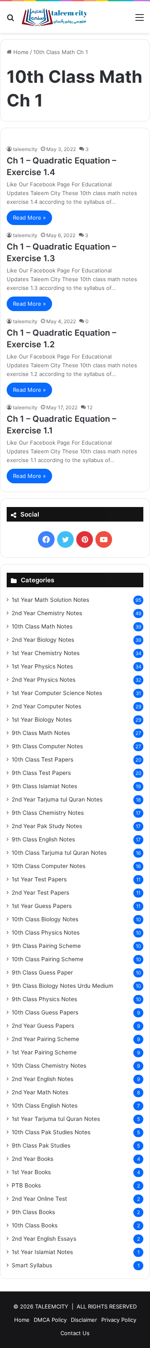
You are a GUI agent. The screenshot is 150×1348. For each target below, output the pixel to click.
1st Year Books (31, 1172)
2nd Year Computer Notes (46, 706)
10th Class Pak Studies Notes (51, 1132)
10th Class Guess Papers (45, 1012)
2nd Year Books (32, 1158)
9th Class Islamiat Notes (44, 786)
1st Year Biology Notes (42, 719)
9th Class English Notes (43, 839)
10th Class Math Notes (42, 626)
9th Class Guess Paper (42, 972)
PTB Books (26, 1185)
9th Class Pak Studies (41, 1145)
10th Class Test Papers (42, 759)
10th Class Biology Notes (45, 919)
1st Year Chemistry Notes (46, 653)
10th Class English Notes (45, 1105)
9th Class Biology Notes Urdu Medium (62, 985)
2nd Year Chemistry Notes (47, 613)
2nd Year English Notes (42, 1079)
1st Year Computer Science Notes (57, 693)
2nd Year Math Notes (40, 1092)
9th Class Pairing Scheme (46, 945)
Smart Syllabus (32, 1265)
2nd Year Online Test (39, 1198)
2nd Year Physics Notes (43, 679)
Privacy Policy (118, 1319)
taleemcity (25, 149)
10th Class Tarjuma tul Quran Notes (59, 852)
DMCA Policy (50, 1319)
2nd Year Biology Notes (43, 639)
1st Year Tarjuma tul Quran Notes (56, 1119)
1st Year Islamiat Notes (42, 1252)
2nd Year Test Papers (40, 892)
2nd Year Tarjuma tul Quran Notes (57, 799)
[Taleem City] (54, 17)
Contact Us (75, 1333)
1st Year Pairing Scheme (44, 1052)
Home (20, 52)
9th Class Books (33, 1212)
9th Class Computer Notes (47, 746)
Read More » (29, 217)
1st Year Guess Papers (42, 906)
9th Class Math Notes (41, 733)
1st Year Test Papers (39, 879)
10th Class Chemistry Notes (49, 1065)
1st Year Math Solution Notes (50, 599)
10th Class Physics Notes (46, 932)
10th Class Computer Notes (48, 866)
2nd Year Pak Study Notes (47, 826)
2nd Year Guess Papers (43, 1025)
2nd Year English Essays (44, 1238)
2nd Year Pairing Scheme (45, 1039)
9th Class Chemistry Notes (48, 812)
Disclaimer (84, 1319)
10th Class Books (35, 1225)
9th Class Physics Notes (44, 999)
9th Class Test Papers (41, 772)
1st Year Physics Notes (42, 666)
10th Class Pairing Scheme (47, 959)
